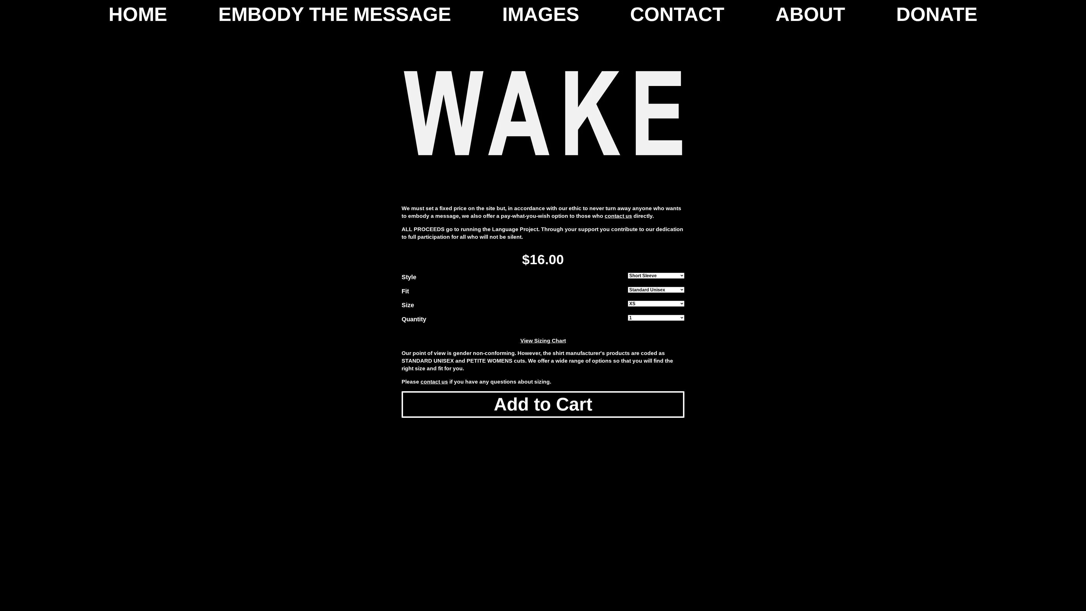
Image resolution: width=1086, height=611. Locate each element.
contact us (618, 216)
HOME (138, 14)
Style (409, 277)
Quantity (414, 319)
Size (408, 305)
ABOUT (810, 14)
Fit (405, 291)
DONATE (936, 14)
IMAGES (540, 14)
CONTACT (677, 14)
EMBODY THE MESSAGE (334, 14)
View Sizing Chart (543, 341)
